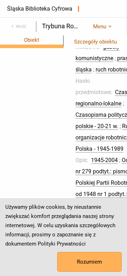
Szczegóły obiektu (95, 42)
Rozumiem (89, 262)
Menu (99, 26)
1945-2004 (104, 160)
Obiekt (31, 40)
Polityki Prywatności (62, 244)
